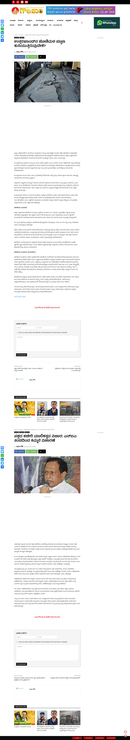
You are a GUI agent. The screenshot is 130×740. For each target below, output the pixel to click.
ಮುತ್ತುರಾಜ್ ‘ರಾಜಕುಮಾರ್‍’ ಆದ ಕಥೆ (22, 417)
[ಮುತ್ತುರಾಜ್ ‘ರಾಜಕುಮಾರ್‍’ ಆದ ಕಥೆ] (24, 408)
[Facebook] (13, 2)
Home (16, 35)
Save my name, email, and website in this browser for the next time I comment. (42, 332)
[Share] (2, 40)
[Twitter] (2, 25)
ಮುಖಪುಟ (21, 35)
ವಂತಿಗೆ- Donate (111, 738)
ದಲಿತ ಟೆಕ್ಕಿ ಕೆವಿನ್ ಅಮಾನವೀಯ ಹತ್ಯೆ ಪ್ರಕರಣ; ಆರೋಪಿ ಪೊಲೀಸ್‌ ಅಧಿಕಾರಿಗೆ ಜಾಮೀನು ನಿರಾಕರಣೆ (45, 419)
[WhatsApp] (2, 29)
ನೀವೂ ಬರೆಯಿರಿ (99, 738)
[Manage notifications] (125, 735)
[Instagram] (18, 2)
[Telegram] (22, 2)
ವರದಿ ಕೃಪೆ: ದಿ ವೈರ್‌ (20, 297)
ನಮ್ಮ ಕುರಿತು (88, 738)
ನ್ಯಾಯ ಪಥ (18, 404)
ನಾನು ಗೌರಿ (19, 52)
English (77, 738)
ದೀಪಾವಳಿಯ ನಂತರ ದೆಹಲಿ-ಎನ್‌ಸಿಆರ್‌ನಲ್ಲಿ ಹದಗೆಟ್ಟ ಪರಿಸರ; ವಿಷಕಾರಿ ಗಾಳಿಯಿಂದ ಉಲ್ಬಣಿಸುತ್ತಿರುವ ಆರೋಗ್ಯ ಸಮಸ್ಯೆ (69, 419)
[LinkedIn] (2, 33)
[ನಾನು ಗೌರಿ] (21, 383)
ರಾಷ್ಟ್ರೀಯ (22, 37)
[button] (82, 23)
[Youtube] (26, 2)
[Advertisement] (47, 120)
